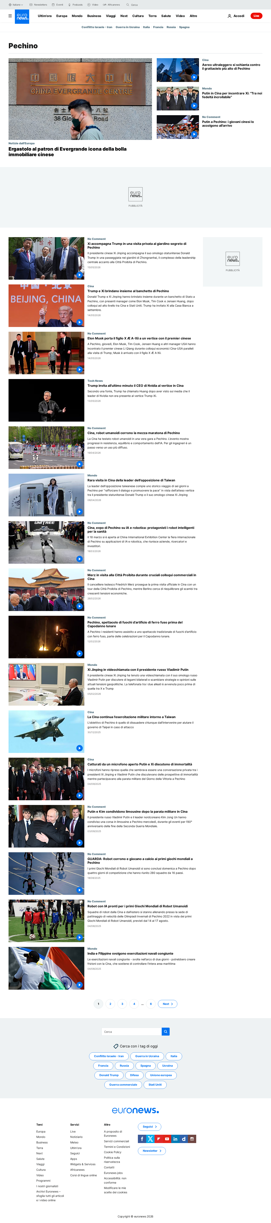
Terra (152, 16)
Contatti (109, 1167)
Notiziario (76, 1136)
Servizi (74, 1124)
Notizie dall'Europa (22, 143)
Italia (146, 27)
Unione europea (161, 1075)
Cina (205, 59)
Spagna (184, 27)
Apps (73, 1158)
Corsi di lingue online (83, 1175)
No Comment (211, 116)
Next (124, 16)
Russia (171, 27)
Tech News (95, 380)
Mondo (77, 16)
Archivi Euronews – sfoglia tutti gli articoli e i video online (50, 1196)
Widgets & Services (82, 1164)
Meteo (74, 1142)
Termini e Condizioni (117, 1146)
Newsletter (150, 1150)
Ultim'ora (45, 16)
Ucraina (167, 1065)
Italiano (16, 4)
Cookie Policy (112, 1152)
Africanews (77, 1169)
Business (94, 16)
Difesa (134, 1075)
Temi (39, 1124)
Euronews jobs (113, 1172)
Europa (61, 16)
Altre (107, 1124)
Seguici (75, 1153)
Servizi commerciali (116, 1141)
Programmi (43, 1180)
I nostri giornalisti (47, 1186)
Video (180, 16)
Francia (158, 27)
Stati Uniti (155, 1084)
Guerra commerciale (123, 1084)
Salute (166, 16)
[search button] (128, 5)
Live (256, 15)
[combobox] (148, 5)
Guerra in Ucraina (128, 27)
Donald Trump (109, 1075)
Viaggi (111, 16)
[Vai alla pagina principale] (22, 17)
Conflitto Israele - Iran (97, 27)
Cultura (138, 16)
